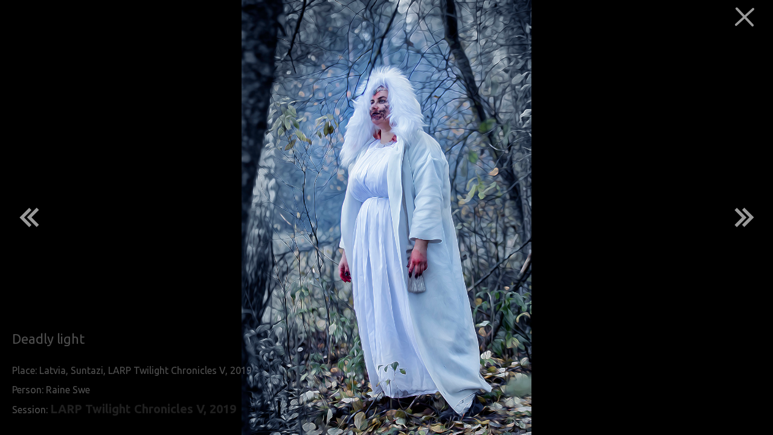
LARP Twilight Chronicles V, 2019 (143, 409)
